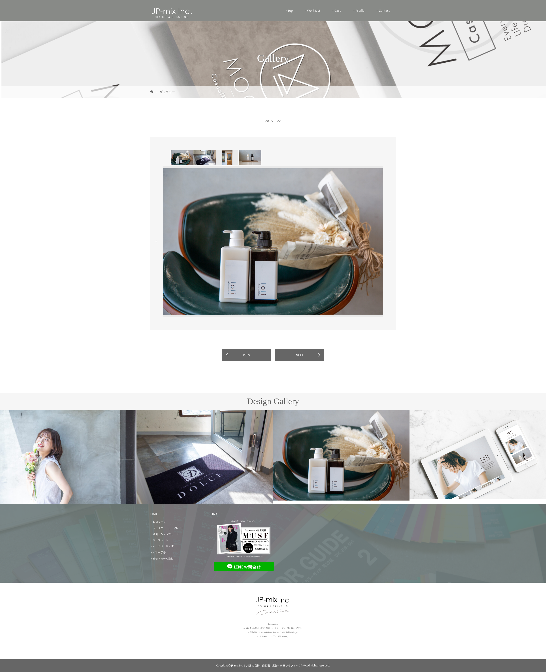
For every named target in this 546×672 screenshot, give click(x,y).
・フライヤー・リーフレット (167, 528)
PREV (246, 355)
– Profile (358, 11)
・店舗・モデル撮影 (161, 558)
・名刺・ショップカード (164, 534)
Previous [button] (157, 241)
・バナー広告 (158, 552)
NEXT (299, 355)
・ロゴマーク (158, 522)
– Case (336, 11)
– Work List (312, 11)
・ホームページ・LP (162, 546)
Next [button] (389, 241)
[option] (181, 157)
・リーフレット (159, 540)
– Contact (383, 11)
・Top (289, 11)
